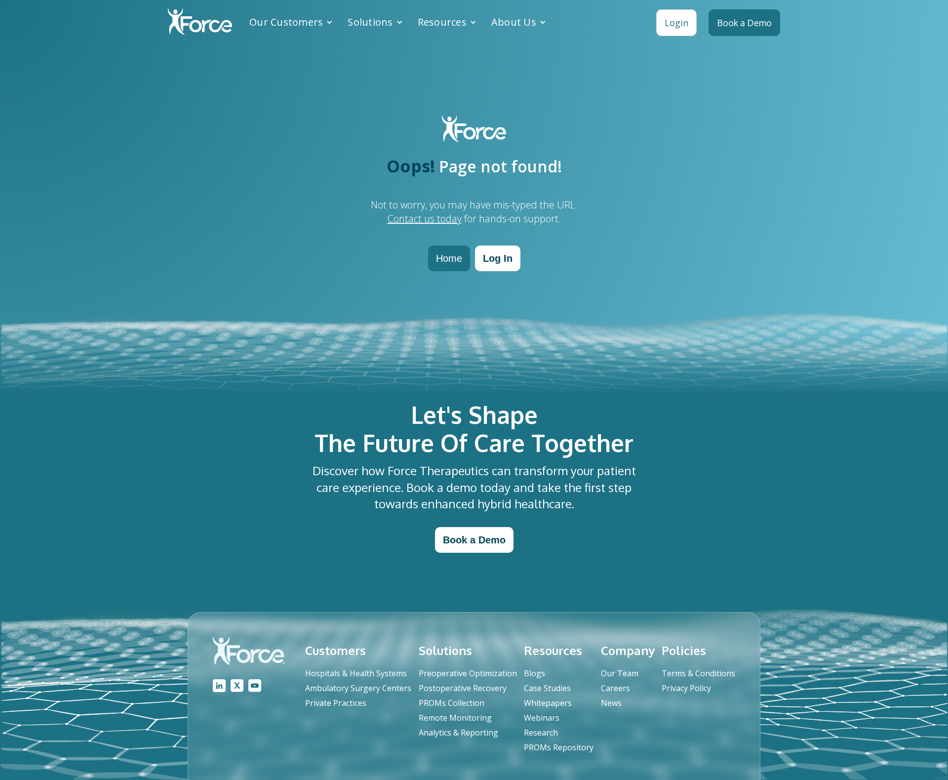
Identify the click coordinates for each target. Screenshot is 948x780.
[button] (291, 22)
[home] (200, 23)
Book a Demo (474, 539)
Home (449, 258)
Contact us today (425, 218)
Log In (498, 258)
